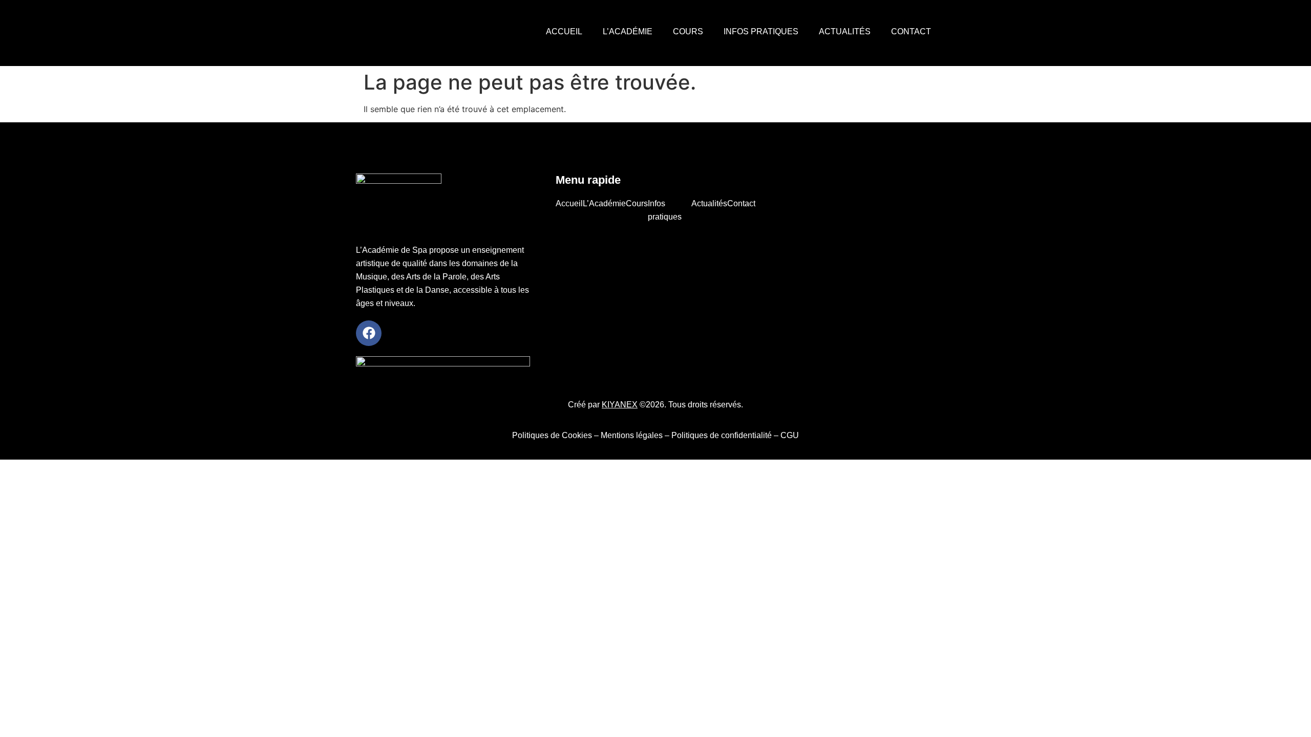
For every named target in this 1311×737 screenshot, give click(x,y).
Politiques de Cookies (552, 435)
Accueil (564, 31)
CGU (789, 435)
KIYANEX (620, 404)
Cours (688, 31)
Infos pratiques (761, 31)
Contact (911, 31)
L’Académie (627, 31)
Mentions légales (632, 435)
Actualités (845, 31)
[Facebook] (369, 333)
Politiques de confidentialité (721, 435)
